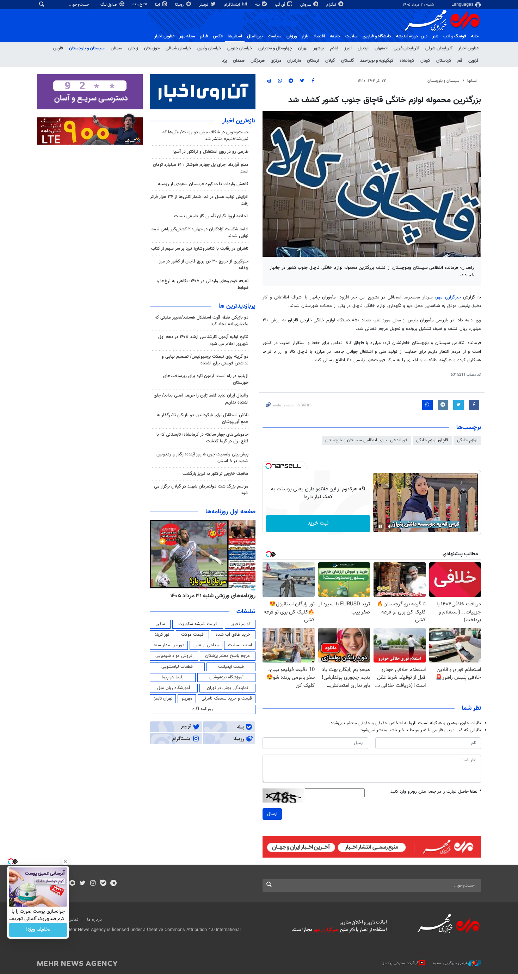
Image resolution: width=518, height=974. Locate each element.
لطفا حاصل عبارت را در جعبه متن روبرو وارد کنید (435, 791)
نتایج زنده (140, 4)
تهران (302, 48)
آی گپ (280, 5)
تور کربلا (162, 634)
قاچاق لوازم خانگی (432, 440)
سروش (306, 5)
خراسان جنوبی (239, 48)
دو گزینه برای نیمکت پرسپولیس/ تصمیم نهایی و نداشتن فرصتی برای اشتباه (205, 360)
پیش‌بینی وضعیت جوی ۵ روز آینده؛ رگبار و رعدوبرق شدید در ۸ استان (202, 458)
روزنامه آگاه (202, 709)
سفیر (160, 624)
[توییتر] (82, 884)
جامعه (335, 36)
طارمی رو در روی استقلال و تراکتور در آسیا (210, 151)
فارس (58, 48)
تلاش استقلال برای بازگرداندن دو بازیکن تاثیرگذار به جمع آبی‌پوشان (202, 418)
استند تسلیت (240, 645)
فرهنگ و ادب (454, 36)
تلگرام (331, 5)
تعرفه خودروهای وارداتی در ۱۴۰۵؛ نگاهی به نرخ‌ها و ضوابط (202, 284)
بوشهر (318, 48)
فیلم (204, 36)
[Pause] (380, 526)
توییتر (204, 5)
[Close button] (65, 861)
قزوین (473, 60)
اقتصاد (319, 36)
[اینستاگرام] (92, 884)
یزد (224, 60)
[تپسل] (268, 466)
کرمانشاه (407, 60)
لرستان (313, 60)
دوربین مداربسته (169, 645)
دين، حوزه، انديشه (411, 36)
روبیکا (180, 5)
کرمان (425, 60)
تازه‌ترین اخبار (238, 121)
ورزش (291, 36)
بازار (305, 36)
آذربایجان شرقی (438, 48)
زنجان (133, 48)
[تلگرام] (113, 884)
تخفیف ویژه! (38, 930)
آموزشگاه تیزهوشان (226, 677)
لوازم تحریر (240, 624)
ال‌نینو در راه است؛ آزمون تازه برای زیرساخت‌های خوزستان (205, 379)
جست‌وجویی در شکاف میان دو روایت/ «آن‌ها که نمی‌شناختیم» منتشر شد (205, 136)
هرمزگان (258, 60)
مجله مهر (187, 36)
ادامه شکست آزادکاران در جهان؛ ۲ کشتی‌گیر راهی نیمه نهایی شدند (200, 233)
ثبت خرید (318, 523)
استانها (472, 81)
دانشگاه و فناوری (377, 36)
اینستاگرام (232, 5)
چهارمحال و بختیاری (275, 48)
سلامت (351, 36)
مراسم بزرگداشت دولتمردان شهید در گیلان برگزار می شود (201, 490)
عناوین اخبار (468, 48)
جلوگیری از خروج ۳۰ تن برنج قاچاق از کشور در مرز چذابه (203, 265)
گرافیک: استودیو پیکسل (400, 963)
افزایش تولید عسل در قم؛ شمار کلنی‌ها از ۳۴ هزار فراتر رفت (199, 200)
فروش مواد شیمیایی (173, 655)
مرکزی (276, 60)
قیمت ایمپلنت (231, 666)
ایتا (158, 5)
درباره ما (94, 919)
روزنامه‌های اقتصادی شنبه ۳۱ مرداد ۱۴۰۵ (210, 596)
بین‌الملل (255, 36)
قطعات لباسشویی (177, 666)
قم (459, 60)
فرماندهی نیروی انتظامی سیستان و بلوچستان (366, 440)
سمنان (116, 48)
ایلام (334, 48)
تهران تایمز (163, 698)
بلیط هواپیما (173, 677)
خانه (475, 36)
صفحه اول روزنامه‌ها (230, 511)
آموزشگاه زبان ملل (173, 687)
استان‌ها (235, 36)
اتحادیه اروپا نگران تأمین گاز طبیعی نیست (211, 216)
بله (258, 5)
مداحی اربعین (206, 645)
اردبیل (363, 48)
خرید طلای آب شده (233, 634)
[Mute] (390, 526)
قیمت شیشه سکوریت (197, 624)
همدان (239, 60)
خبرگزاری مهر (448, 297)
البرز (348, 48)
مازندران (294, 60)
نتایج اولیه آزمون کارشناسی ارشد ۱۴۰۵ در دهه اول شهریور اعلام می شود (203, 340)
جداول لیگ (109, 5)
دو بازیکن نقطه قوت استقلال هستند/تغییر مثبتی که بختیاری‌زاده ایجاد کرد (201, 321)
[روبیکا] (72, 884)
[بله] (103, 884)
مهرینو (186, 698)
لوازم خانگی (467, 440)
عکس (218, 36)
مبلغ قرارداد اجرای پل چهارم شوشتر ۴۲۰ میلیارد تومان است (200, 168)
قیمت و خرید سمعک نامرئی (227, 698)
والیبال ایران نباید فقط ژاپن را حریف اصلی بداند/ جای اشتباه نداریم (201, 399)
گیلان (330, 60)
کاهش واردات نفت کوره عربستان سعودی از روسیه (203, 184)
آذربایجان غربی (406, 48)
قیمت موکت (192, 634)
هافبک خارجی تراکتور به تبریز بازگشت (215, 473)
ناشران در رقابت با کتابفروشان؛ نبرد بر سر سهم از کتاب (199, 248)
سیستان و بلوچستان (87, 48)
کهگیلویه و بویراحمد (377, 60)
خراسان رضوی (209, 48)
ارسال (272, 813)
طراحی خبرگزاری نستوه (450, 963)
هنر (435, 36)
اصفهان (381, 48)
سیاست (275, 36)
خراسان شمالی (178, 48)
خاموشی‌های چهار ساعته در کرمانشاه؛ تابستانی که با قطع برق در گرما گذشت (202, 438)
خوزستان (152, 48)
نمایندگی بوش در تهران (227, 687)
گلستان (347, 60)
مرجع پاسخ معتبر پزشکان (227, 655)
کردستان (443, 60)
